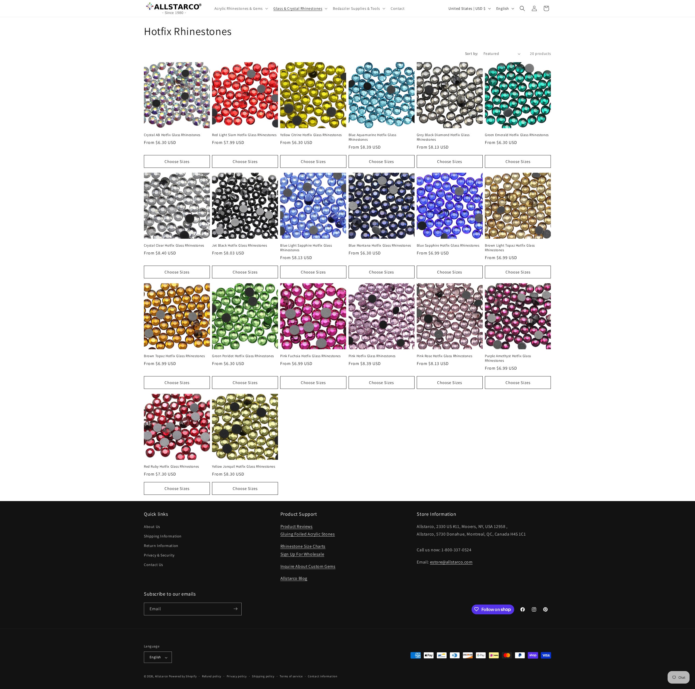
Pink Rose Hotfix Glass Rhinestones (444, 356)
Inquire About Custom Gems (308, 566)
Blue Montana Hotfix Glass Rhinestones (380, 246)
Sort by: (471, 53)
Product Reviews (296, 526)
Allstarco (161, 676)
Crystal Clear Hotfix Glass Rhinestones (174, 246)
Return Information (161, 545)
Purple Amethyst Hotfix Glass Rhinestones (508, 358)
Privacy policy (237, 676)
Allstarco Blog (293, 578)
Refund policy (211, 676)
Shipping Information (163, 535)
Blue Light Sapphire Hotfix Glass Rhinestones (306, 248)
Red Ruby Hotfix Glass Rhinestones (171, 467)
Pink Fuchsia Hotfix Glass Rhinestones (310, 356)
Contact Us (153, 564)
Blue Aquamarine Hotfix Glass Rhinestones (372, 137)
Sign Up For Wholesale (302, 554)
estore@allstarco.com (451, 562)
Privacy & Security (159, 555)
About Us (152, 526)
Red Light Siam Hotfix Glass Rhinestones (244, 135)
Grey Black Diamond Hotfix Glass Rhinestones (443, 137)
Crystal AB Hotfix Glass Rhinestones (172, 135)
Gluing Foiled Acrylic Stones (307, 534)
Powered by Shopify (183, 676)
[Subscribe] (235, 608)
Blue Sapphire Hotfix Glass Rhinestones (448, 246)
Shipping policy (263, 676)
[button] (240, 8)
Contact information (322, 676)
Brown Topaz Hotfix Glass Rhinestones (174, 356)
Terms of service (291, 676)
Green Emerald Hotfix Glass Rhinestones (517, 135)
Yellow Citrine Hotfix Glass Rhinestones (311, 135)
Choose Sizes (177, 161)
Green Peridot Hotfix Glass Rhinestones (243, 356)
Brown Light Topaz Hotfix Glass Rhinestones (510, 248)
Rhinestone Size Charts (303, 546)
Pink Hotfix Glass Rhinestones (372, 356)
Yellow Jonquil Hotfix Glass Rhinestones (243, 467)
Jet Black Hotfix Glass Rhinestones (239, 246)
